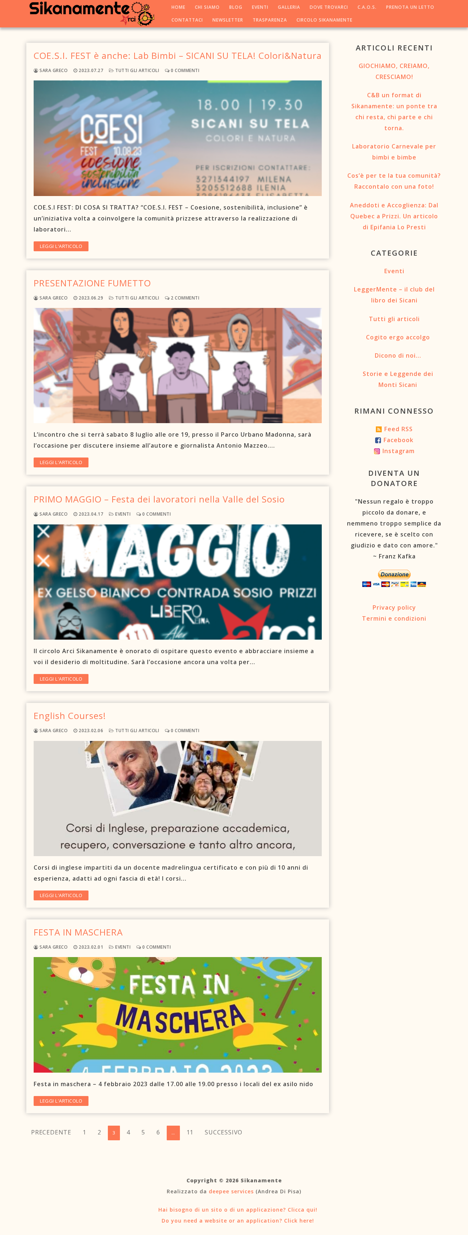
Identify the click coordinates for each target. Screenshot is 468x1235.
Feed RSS (398, 429)
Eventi (122, 514)
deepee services (231, 1191)
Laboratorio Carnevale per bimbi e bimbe (394, 151)
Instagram (398, 451)
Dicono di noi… (398, 355)
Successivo (223, 1132)
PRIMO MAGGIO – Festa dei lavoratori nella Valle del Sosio (159, 499)
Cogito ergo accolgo (398, 337)
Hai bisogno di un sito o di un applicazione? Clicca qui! (236, 1209)
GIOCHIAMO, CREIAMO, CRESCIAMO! (394, 71)
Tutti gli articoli (136, 70)
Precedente (51, 1132)
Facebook (399, 440)
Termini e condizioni (394, 618)
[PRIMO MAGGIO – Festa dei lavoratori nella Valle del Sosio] (178, 582)
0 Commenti (184, 70)
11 (190, 1132)
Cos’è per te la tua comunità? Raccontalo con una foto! (394, 181)
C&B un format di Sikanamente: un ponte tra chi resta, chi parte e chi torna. (394, 111)
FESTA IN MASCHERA (78, 932)
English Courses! (70, 715)
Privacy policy (394, 607)
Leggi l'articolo (61, 246)
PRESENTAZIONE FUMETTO (92, 283)
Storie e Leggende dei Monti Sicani (398, 379)
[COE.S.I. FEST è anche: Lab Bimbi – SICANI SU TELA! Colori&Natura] (178, 138)
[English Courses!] (178, 798)
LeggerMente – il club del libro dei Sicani (394, 294)
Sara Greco (53, 70)
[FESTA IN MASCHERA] (178, 1014)
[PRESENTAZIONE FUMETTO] (178, 365)
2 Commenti (184, 298)
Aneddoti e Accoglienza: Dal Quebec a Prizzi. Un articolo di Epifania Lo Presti (394, 216)
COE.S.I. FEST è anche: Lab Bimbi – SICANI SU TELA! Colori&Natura (178, 55)
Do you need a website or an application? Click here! (237, 1220)
